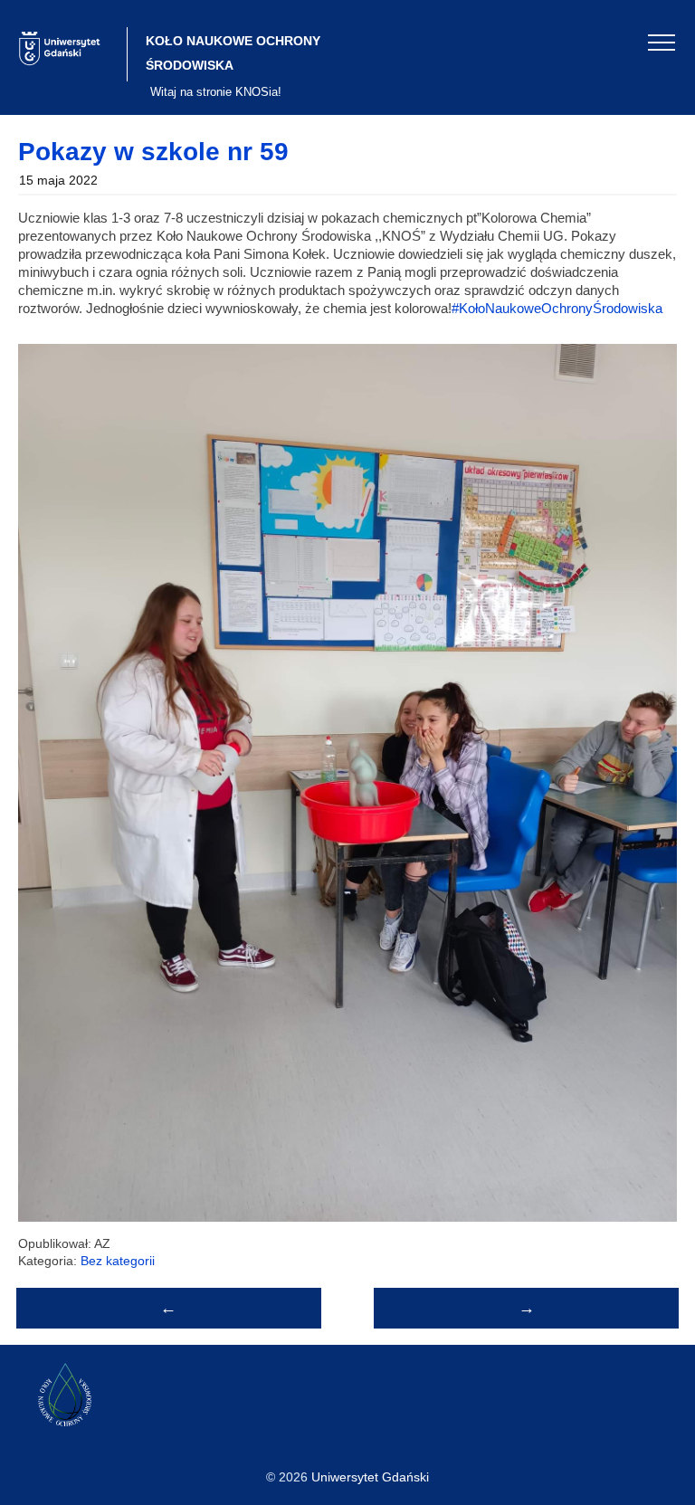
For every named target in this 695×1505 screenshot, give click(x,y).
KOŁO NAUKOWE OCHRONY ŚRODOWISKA (233, 52)
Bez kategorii (118, 1260)
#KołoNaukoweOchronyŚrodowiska (557, 308)
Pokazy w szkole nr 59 (153, 152)
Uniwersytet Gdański (370, 1477)
